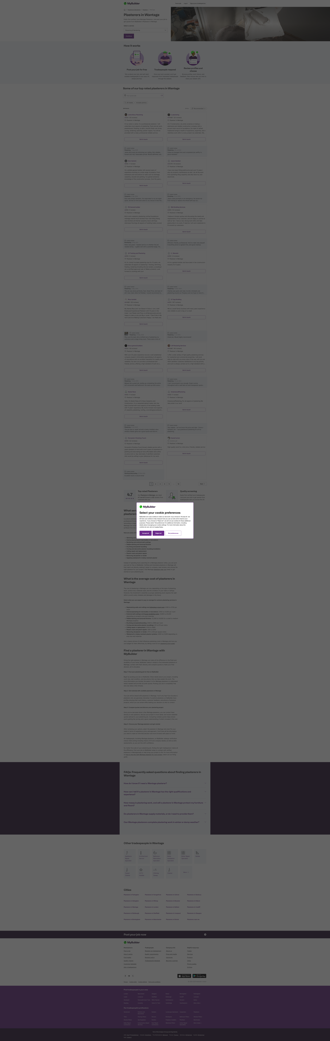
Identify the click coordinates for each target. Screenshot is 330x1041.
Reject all (158, 533)
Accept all (145, 533)
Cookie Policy (159, 527)
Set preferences (173, 533)
